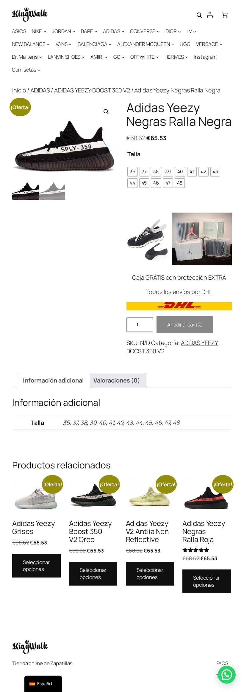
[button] (106, 111)
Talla (134, 154)
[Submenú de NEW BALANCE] (48, 44)
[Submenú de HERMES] (186, 56)
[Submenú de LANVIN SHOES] (83, 56)
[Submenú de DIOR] (179, 31)
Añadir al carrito (184, 324)
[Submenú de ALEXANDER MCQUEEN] (172, 44)
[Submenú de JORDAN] (73, 31)
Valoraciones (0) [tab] (116, 380)
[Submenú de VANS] (70, 44)
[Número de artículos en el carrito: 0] (224, 14)
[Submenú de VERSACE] (220, 44)
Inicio (19, 90)
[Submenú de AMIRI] (106, 56)
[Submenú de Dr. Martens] (40, 56)
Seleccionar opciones (36, 566)
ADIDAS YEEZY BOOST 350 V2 (92, 90)
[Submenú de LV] (194, 31)
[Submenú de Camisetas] (38, 69)
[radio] (132, 171)
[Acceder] (209, 14)
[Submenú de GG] (123, 56)
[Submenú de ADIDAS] (122, 31)
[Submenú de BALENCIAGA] (110, 44)
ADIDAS (40, 90)
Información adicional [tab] (53, 380)
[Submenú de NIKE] (44, 31)
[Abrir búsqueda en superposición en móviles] (199, 15)
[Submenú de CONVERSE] (158, 31)
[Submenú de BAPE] (95, 31)
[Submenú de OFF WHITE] (157, 56)
